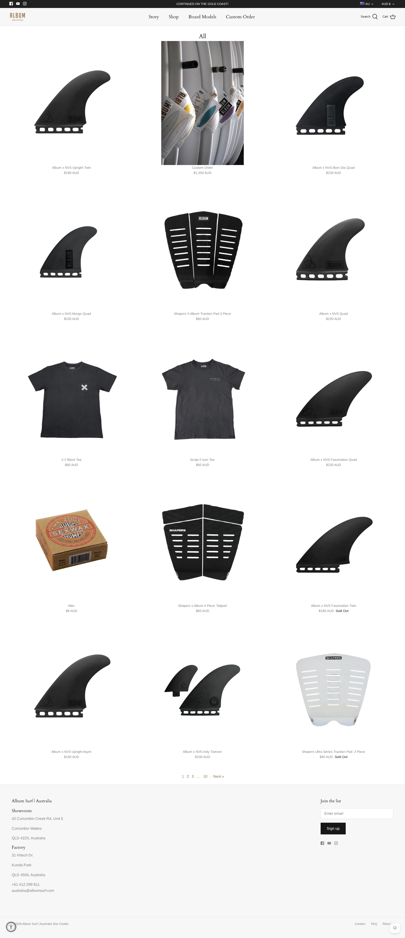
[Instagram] (24, 3)
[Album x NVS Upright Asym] (71, 687)
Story (154, 17)
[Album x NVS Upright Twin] (71, 103)
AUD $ (386, 4)
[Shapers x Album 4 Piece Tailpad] (202, 541)
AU (367, 4)
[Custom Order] (202, 103)
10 (205, 776)
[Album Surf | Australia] (17, 17)
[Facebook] (11, 3)
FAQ (374, 924)
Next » (218, 776)
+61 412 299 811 (26, 884)
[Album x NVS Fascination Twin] (334, 541)
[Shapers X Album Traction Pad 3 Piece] (202, 249)
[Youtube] (18, 3)
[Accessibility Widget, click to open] (11, 927)
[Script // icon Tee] (202, 395)
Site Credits (61, 924)
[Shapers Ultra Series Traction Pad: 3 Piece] (334, 687)
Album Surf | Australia (37, 924)
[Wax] (71, 541)
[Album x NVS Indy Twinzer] (202, 687)
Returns (388, 924)
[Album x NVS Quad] (334, 249)
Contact (360, 924)
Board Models (202, 17)
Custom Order (240, 17)
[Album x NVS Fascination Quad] (334, 395)
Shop (174, 17)
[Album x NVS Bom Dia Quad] (334, 103)
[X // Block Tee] (71, 395)
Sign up (333, 828)
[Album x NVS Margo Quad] (71, 249)
